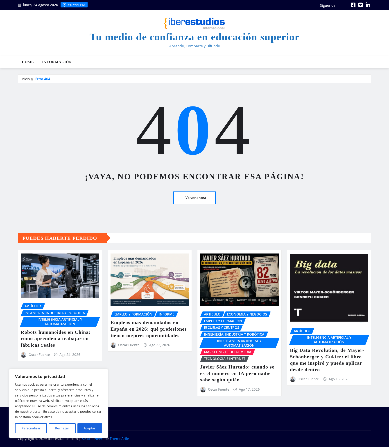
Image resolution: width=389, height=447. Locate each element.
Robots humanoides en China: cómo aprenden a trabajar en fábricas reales (55, 338)
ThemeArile (119, 438)
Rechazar (62, 428)
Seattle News (93, 438)
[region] (58, 403)
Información (57, 62)
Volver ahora (195, 197)
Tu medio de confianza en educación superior (194, 37)
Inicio (25, 78)
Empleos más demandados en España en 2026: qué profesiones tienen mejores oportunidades (149, 329)
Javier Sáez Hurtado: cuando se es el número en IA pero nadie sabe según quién (237, 373)
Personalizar (31, 428)
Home (28, 62)
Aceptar (89, 428)
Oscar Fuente (39, 354)
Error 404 (42, 78)
